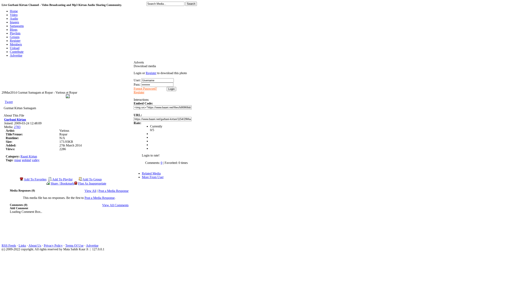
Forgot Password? (145, 88)
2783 (17, 127)
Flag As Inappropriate (92, 183)
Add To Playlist (62, 179)
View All (90, 191)
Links (22, 245)
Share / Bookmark (62, 183)
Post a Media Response (113, 191)
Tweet (9, 102)
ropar (17, 160)
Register (151, 73)
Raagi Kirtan (28, 156)
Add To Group (92, 179)
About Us (34, 245)
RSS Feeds (9, 245)
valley (36, 160)
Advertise (92, 245)
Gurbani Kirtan (15, 119)
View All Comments (115, 205)
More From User (153, 177)
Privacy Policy (53, 245)
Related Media (151, 173)
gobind (26, 160)
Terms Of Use (74, 245)
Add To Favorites (35, 179)
